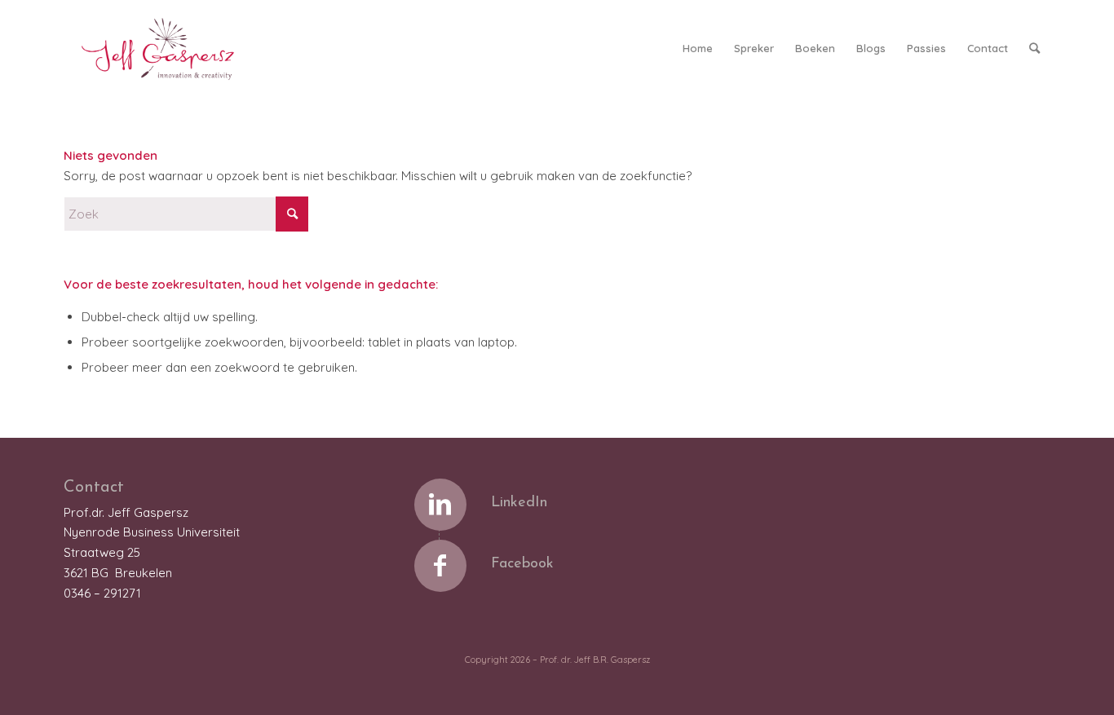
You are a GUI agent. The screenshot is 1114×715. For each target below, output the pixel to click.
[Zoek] (1034, 48)
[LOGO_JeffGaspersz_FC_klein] (165, 48)
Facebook (522, 564)
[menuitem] (697, 48)
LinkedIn (519, 503)
